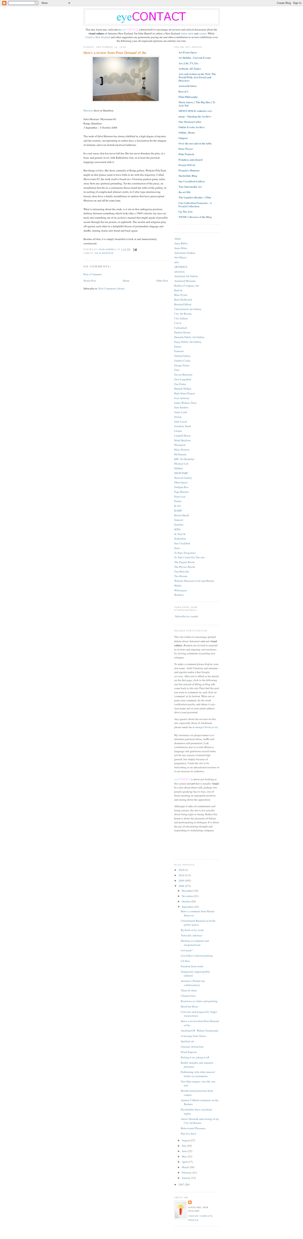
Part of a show (188, 1133)
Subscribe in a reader (186, 616)
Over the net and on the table (195, 143)
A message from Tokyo (193, 1036)
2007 (182, 1184)
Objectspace (181, 482)
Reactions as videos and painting (199, 1001)
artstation (179, 271)
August (186, 1140)
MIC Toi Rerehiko (184, 459)
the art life (184, 192)
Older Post (162, 280)
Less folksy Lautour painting (197, 955)
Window (179, 595)
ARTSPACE (180, 267)
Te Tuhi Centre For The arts (189, 557)
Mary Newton (181, 449)
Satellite (178, 524)
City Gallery (181, 318)
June (185, 1151)
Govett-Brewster (183, 374)
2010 (182, 875)
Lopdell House (182, 435)
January (186, 1178)
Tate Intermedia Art (190, 187)
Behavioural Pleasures (193, 1128)
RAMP (178, 510)
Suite (177, 548)
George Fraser (181, 365)
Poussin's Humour (189, 170)
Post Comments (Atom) (111, 288)
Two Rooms (180, 576)
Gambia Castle (182, 360)
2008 (182, 886)
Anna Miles (180, 248)
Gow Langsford (182, 379)
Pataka (178, 501)
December (188, 890)
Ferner (177, 346)
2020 (182, 870)
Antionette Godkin (184, 253)
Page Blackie (181, 492)
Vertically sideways (191, 935)
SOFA (177, 529)
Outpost (183, 138)
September (188, 907)
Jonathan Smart (182, 426)
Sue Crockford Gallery (192, 181)
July (184, 1146)
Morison (88, 110)
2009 (182, 880)
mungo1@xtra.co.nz (206, 727)
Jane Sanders (181, 407)
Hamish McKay (182, 388)
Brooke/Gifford (182, 304)
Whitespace (180, 590)
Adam (177, 238)
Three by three (189, 990)
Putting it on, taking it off (195, 1057)
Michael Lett (181, 463)
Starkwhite (180, 538)
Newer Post (89, 280)
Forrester (179, 351)
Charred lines (188, 996)
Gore (177, 370)
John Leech (180, 421)
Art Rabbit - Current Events (195, 58)
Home (126, 280)
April (185, 1162)
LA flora (185, 961)
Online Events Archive (192, 127)
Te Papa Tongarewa (185, 553)
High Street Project (184, 393)
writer (184, 33)
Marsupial (180, 445)
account (178, 676)
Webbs (178, 585)
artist (191, 33)
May (185, 1156)
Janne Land (180, 412)
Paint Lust (180, 496)
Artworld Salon (187, 86)
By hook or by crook (192, 930)
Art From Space (188, 52)
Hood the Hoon (189, 1006)
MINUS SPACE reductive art (195, 111)
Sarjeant (178, 520)
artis (176, 262)
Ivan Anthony (182, 398)
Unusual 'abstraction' (192, 1046)
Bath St (178, 290)
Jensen (178, 417)
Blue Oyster (180, 295)
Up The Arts (186, 211)
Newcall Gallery (183, 478)
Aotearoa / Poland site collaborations (193, 983)
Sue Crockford (182, 543)
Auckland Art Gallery (186, 276)
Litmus (178, 431)
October (186, 901)
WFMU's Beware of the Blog (195, 217)
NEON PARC (181, 473)
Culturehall (180, 328)
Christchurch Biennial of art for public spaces (198, 923)
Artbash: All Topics (190, 68)
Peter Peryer (186, 149)
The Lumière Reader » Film (195, 197)
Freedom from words (192, 966)
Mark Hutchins (182, 440)
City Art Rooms (183, 313)
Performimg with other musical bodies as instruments (198, 1074)
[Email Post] (135, 249)
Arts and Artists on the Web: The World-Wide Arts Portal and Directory (197, 77)
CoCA (177, 323)
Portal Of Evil (187, 165)
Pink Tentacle (186, 154)
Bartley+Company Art (186, 285)
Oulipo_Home (187, 132)
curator (203, 33)
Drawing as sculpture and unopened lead (195, 943)
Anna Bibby (181, 243)
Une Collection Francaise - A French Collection (195, 204)
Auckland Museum (184, 281)
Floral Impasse (189, 1052)
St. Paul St (180, 534)
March (186, 1167)
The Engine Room (184, 562)
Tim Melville (181, 571)
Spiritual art (187, 1041)
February (187, 1172)
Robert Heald (181, 515)
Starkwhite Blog (188, 176)
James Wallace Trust (185, 403)
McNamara (180, 454)
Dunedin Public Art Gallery (189, 337)
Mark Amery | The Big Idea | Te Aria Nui (197, 103)
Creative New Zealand (98, 37)
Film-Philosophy (188, 97)
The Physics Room (184, 567)
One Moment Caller (190, 122)
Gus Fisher (180, 384)
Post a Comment (92, 274)
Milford (178, 468)
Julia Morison (104, 253)
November (188, 896)
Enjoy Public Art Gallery (188, 342)
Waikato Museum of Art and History (194, 581)
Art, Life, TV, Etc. (189, 63)
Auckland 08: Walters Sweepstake (199, 1030)
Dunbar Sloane (182, 332)
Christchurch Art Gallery (188, 309)
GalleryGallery (182, 356)
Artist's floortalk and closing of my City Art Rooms (200, 1121)
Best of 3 (183, 91)
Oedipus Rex (181, 487)
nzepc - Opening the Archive (195, 116)
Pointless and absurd (190, 160)
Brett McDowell (183, 299)
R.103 (177, 506)
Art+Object (180, 257)
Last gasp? (187, 950)
